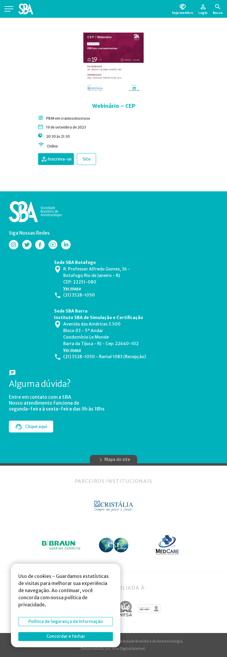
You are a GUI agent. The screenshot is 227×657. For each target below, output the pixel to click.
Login (202, 13)
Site (86, 159)
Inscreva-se (60, 159)
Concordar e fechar (65, 636)
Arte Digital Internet (128, 648)
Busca (218, 13)
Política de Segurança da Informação (65, 621)
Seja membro (182, 13)
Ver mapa (72, 288)
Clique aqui (36, 426)
